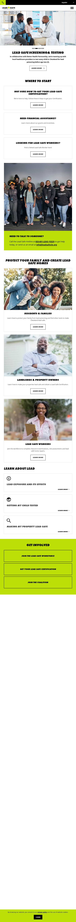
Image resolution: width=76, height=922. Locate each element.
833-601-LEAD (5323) (3, 2)
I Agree (38, 917)
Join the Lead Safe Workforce (38, 556)
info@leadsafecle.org (46, 244)
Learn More (36, 68)
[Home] (8, 8)
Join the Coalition (38, 582)
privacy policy (42, 912)
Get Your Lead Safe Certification (38, 569)
